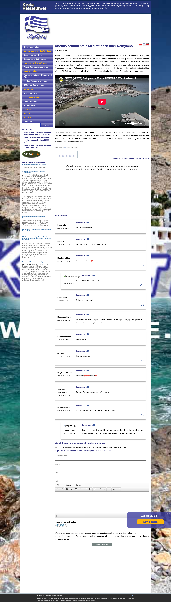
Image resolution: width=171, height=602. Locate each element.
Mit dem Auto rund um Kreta (35, 81)
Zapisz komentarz (102, 544)
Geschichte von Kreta (33, 55)
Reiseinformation (31, 105)
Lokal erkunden (30, 71)
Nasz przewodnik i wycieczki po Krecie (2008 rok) (37, 146)
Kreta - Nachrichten (32, 47)
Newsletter (28, 117)
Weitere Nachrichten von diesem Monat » (131, 158)
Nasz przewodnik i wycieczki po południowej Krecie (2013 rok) (37, 133)
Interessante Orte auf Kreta (35, 63)
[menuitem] (60, 485)
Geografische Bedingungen (35, 59)
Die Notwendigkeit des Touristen (37, 51)
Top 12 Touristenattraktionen (36, 67)
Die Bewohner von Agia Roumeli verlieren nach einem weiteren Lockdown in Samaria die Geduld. (36, 238)
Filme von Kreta (30, 101)
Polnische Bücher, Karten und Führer (38, 76)
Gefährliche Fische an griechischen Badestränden (34, 217)
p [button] (56, 515)
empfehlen (28, 109)
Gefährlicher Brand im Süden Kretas (34, 164)
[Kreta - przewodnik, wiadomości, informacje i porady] (37, 28)
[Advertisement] (102, 28)
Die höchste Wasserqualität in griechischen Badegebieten (36, 230)
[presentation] (59, 485)
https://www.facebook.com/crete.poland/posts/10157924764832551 (83, 450)
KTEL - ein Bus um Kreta (34, 85)
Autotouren (28, 89)
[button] (57, 489)
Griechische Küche (32, 97)
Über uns (27, 113)
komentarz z (81, 223)
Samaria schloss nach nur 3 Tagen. (33, 261)
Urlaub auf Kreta (30, 93)
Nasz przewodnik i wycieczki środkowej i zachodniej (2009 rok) (36, 140)
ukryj (168, 513)
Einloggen (28, 121)
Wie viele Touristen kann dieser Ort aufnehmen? (33, 172)
